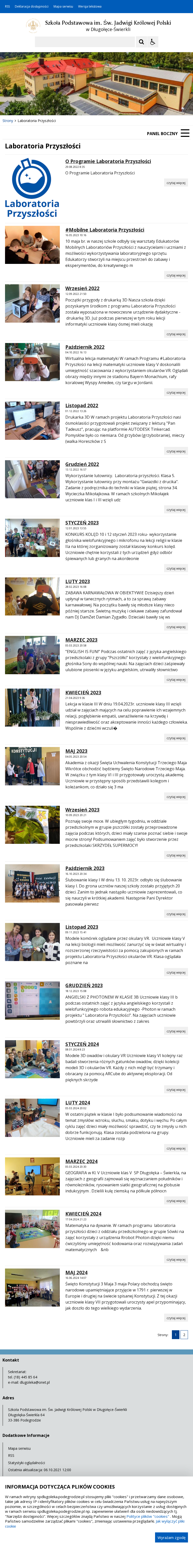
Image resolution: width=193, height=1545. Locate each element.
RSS (7, 6)
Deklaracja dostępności (32, 6)
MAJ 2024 (76, 1272)
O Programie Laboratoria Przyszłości (108, 161)
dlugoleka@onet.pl (35, 1382)
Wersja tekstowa (90, 6)
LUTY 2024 (77, 1102)
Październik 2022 (85, 347)
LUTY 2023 (77, 581)
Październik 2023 (85, 868)
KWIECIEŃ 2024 (83, 1214)
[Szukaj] (141, 41)
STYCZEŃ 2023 (82, 522)
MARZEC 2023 (81, 640)
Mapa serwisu (63, 6)
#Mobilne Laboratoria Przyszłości (104, 230)
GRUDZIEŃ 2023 (84, 985)
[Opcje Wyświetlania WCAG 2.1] (152, 41)
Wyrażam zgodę (171, 1537)
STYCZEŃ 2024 (82, 1044)
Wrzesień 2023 (82, 810)
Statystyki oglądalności (26, 1462)
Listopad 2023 (81, 927)
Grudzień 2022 (82, 464)
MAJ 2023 (76, 751)
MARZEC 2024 (81, 1161)
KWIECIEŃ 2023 (83, 692)
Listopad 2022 (81, 405)
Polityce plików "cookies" (147, 1516)
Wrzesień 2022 (82, 288)
